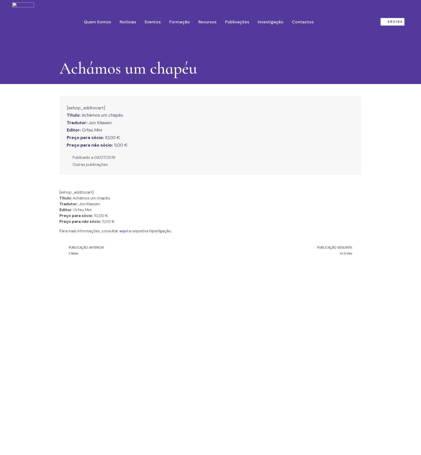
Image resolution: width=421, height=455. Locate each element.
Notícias (128, 22)
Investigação (270, 22)
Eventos (153, 22)
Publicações (237, 22)
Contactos (303, 22)
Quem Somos (97, 22)
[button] (392, 22)
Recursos (207, 22)
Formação (179, 22)
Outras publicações (90, 164)
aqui (123, 230)
